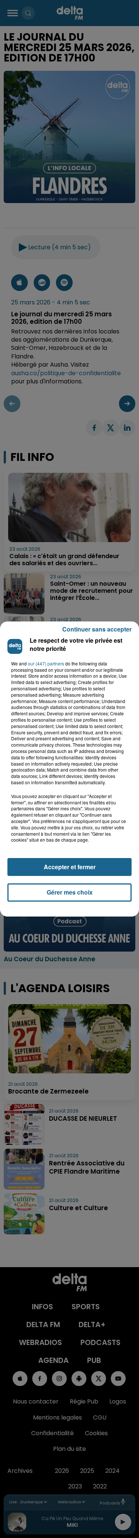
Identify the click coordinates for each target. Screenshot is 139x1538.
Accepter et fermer (70, 867)
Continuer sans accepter (97, 629)
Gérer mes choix (70, 892)
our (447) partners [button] (46, 664)
